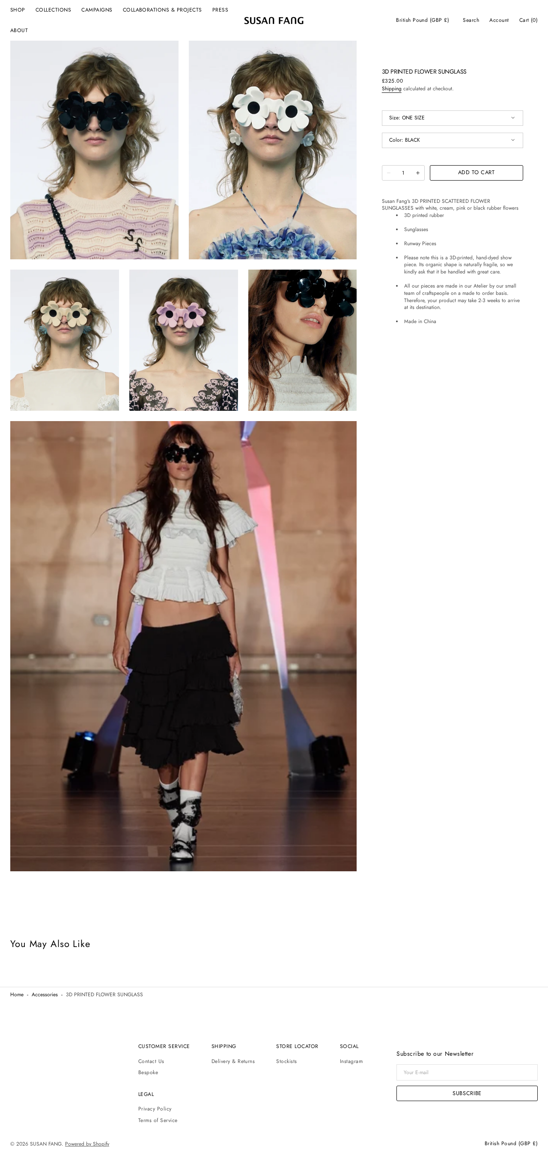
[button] (422, 20)
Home (17, 995)
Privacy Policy (155, 1109)
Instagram (351, 1061)
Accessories (45, 995)
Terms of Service (158, 1120)
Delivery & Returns (233, 1061)
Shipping (392, 89)
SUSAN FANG (46, 1144)
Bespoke (148, 1072)
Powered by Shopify (87, 1144)
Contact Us (151, 1061)
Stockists (286, 1061)
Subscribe (467, 1093)
